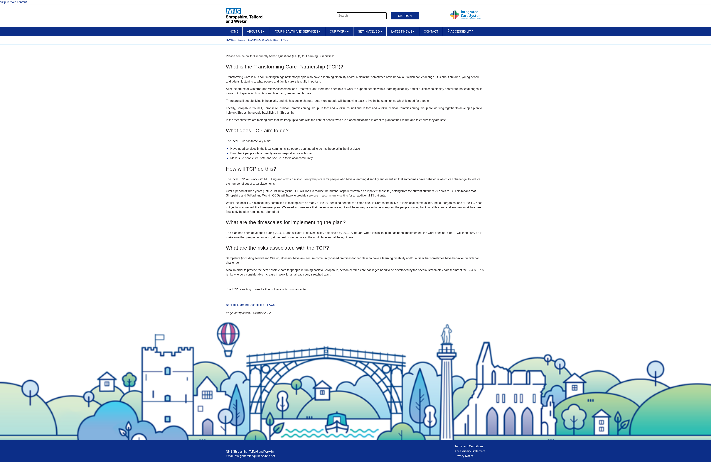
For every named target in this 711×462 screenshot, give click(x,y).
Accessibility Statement (470, 451)
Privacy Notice (464, 456)
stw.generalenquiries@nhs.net (255, 456)
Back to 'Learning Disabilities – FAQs (250, 304)
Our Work (339, 31)
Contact (431, 31)
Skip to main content (13, 2)
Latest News (403, 31)
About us (256, 31)
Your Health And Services (297, 31)
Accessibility (461, 31)
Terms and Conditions (469, 446)
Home (234, 31)
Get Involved (370, 31)
